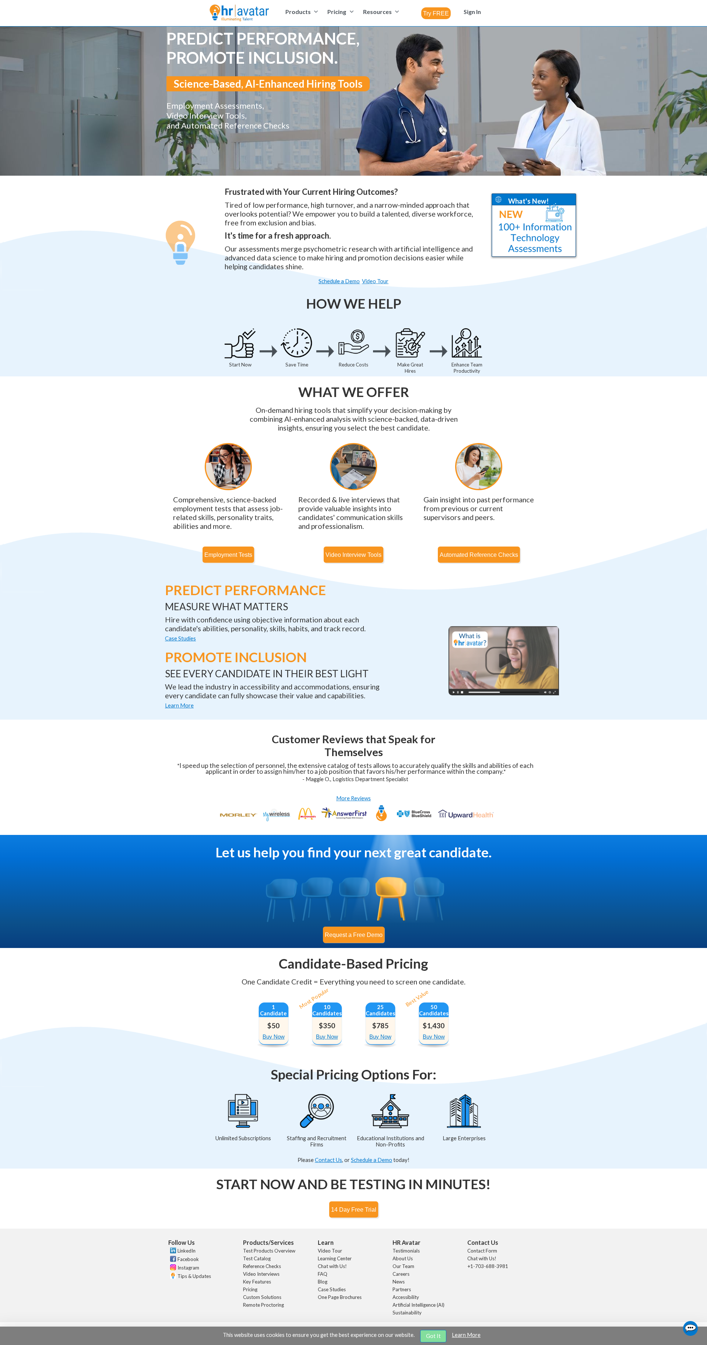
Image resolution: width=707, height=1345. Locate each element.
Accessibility (406, 1297)
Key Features (257, 1282)
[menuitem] (300, 11)
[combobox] (436, 13)
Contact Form (482, 1251)
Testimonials (406, 1251)
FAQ (322, 1274)
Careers (401, 1274)
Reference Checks (262, 1266)
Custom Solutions (262, 1297)
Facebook (188, 1259)
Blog (322, 1282)
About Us (403, 1258)
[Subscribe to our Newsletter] (172, 1277)
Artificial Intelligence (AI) (418, 1305)
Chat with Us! (332, 1266)
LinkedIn (186, 1251)
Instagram (188, 1268)
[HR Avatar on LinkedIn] (172, 1251)
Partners (402, 1289)
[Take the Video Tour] (504, 693)
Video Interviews (261, 1274)
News (399, 1282)
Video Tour (330, 1251)
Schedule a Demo (371, 1160)
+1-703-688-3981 (487, 1266)
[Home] (239, 13)
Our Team (403, 1266)
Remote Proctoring (263, 1305)
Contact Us (328, 1160)
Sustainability (407, 1313)
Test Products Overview (269, 1251)
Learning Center (335, 1258)
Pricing (250, 1289)
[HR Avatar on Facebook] (172, 1260)
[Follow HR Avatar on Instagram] (172, 1268)
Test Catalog (257, 1258)
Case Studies (332, 1289)
